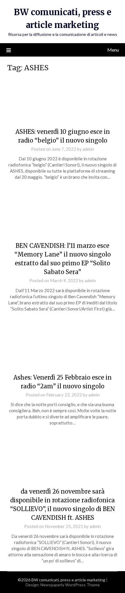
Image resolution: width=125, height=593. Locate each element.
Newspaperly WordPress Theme (70, 584)
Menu (113, 49)
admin (88, 149)
